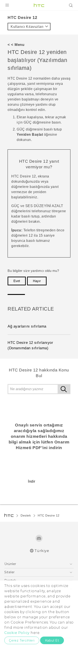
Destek (26, 515)
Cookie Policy (17, 633)
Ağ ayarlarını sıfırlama (27, 326)
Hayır (37, 281)
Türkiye (41, 551)
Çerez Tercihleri (22, 640)
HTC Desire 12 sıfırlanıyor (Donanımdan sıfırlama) (30, 345)
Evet (16, 281)
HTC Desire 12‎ (49, 515)
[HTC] (39, 5)
